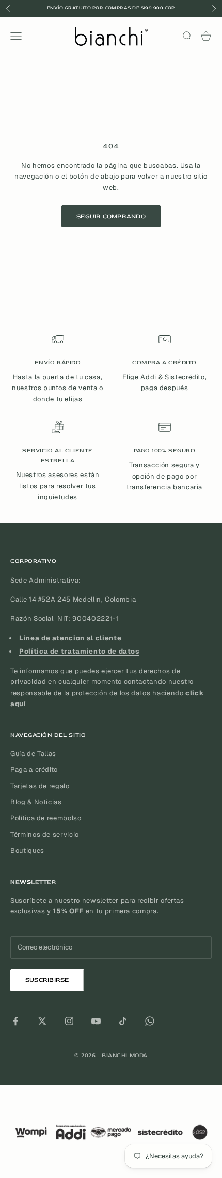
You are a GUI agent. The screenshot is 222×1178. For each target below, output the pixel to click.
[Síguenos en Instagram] (69, 1021)
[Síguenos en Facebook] (15, 1021)
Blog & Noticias (36, 802)
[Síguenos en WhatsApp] (150, 1021)
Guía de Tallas (33, 753)
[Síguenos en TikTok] (123, 1021)
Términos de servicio (44, 834)
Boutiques (27, 850)
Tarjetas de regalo (40, 786)
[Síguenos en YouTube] (96, 1021)
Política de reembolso (46, 818)
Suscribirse (47, 980)
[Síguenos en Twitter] (42, 1021)
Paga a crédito (34, 769)
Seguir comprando (111, 216)
